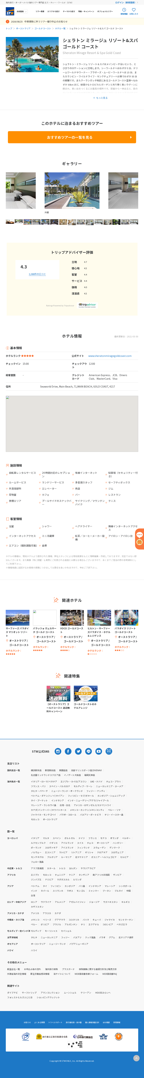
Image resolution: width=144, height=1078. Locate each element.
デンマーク (114, 847)
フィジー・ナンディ (95, 790)
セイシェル (66, 930)
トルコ (62, 868)
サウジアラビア (88, 868)
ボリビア (45, 924)
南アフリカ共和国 (101, 874)
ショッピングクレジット (48, 997)
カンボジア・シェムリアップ (111, 795)
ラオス (70, 890)
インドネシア (57, 800)
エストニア (50, 852)
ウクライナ (46, 901)
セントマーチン (125, 919)
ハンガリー (118, 842)
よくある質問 (39, 1022)
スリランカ (58, 890)
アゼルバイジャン (77, 901)
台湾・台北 (65, 805)
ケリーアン (86, 992)
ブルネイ (118, 890)
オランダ (114, 838)
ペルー (34, 924)
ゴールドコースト (42, 28)
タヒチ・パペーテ (39, 790)
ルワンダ (77, 879)
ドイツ (81, 838)
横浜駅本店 (36, 770)
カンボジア (70, 885)
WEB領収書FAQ (109, 973)
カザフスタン (37, 906)
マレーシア (110, 885)
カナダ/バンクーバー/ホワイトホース (48, 809)
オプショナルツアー (105, 11)
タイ (45, 885)
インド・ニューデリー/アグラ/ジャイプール (88, 800)
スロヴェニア (117, 852)
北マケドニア (81, 856)
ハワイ (34, 950)
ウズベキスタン (110, 901)
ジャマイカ (109, 919)
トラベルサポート (55, 1022)
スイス (80, 842)
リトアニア (76, 852)
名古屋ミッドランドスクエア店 (45, 774)
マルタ (46, 838)
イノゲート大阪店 (72, 774)
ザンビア (117, 874)
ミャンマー (94, 890)
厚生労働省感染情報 (39, 973)
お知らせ (27, 1022)
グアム (112, 937)
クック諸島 (90, 937)
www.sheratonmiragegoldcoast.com (110, 356)
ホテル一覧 (60, 28)
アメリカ (35, 913)
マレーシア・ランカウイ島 (43, 805)
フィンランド (83, 847)
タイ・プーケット (39, 800)
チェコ (90, 842)
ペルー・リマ (114, 809)
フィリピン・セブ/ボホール (81, 795)
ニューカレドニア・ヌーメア (109, 786)
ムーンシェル (70, 992)
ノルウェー (36, 852)
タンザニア (84, 874)
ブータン (107, 890)
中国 (128, 890)
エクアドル (94, 924)
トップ (9, 28)
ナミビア (49, 879)
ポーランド (36, 847)
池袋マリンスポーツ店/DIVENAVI (86, 770)
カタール (51, 868)
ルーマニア (66, 856)
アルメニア (60, 901)
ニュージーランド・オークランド (67, 790)
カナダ (58, 913)
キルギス (125, 901)
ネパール (45, 890)
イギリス (53, 842)
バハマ (86, 919)
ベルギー (126, 838)
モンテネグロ (37, 856)
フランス (92, 838)
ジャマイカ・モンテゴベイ (43, 814)
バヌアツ (77, 937)
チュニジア (60, 874)
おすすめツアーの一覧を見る (70, 137)
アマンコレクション (50, 992)
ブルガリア (52, 856)
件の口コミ (37, 274)
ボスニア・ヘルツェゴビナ (104, 856)
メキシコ (35, 919)
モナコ (103, 838)
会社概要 (106, 1022)
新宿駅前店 (50, 770)
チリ (83, 924)
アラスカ (47, 913)
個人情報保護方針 (92, 1022)
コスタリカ (74, 919)
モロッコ (35, 819)
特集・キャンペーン (86, 11)
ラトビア (63, 852)
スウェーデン (99, 847)
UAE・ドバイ (96, 781)
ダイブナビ (12, 992)
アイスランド (67, 847)
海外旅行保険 (51, 969)
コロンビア (108, 924)
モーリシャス (51, 930)
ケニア (72, 874)
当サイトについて (62, 973)
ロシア (34, 901)
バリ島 (82, 885)
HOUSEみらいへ (103, 992)
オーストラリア (23, 28)
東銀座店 (63, 770)
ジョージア (94, 901)
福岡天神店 (89, 774)
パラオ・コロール (68, 814)
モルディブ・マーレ (83, 786)
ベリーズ (47, 919)
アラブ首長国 (37, 868)
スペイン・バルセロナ (59, 786)
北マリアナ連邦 (126, 937)
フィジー (65, 937)
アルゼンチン (71, 924)
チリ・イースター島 (113, 814)
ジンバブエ (36, 879)
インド (34, 890)
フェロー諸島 (37, 861)
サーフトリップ (29, 992)
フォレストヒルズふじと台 (19, 997)
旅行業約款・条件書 (74, 1022)
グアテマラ (60, 919)
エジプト (35, 874)
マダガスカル (63, 879)
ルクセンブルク (38, 842)
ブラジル (57, 924)
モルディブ (36, 930)
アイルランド (67, 842)
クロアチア (102, 852)
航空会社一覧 (13, 969)
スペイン (57, 838)
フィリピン (56, 885)
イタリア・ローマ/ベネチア (44, 781)
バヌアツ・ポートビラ (90, 814)
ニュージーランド (57, 943)
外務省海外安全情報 (16, 973)
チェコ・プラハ (113, 781)
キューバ (97, 919)
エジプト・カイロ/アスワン (74, 781)
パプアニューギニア (78, 943)
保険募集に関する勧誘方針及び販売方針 (98, 969)
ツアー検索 (40, 11)
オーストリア (103, 842)
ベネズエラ (122, 924)
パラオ (102, 937)
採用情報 (116, 1022)
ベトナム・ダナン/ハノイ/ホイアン (47, 795)
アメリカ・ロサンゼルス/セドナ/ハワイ (92, 805)
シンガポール (125, 885)
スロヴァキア (51, 847)
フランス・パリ (38, 786)
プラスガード (68, 969)
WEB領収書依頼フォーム (86, 973)
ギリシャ (89, 852)
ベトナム (35, 885)
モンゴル (81, 890)
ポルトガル (69, 838)
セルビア (124, 856)
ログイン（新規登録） (125, 2)
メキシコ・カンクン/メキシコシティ (87, 809)
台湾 (33, 895)
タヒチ (34, 937)
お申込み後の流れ (32, 969)
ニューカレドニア (49, 937)
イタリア (35, 838)
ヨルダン (73, 868)
